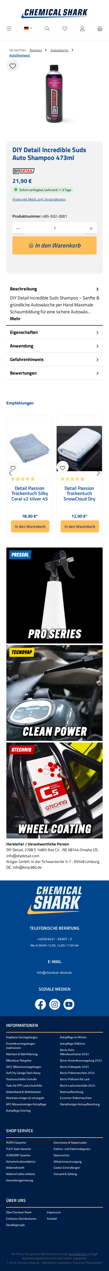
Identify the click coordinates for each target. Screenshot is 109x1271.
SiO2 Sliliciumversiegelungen (23, 1067)
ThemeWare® (93, 1262)
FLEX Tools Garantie (18, 1149)
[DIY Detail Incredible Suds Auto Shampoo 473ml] (54, 94)
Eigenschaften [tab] (24, 332)
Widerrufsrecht (15, 1167)
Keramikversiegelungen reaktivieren (20, 1045)
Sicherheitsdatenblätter (20, 1161)
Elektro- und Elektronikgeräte (72, 1149)
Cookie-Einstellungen (67, 1167)
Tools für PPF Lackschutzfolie (24, 1085)
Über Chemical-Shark (18, 1212)
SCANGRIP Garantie (18, 1155)
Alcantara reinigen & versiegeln (25, 1098)
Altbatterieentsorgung (67, 1161)
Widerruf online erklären (20, 1174)
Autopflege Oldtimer (72, 1043)
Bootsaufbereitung (71, 1092)
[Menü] (9, 28)
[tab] (54, 304)
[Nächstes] (98, 473)
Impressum (54, 1212)
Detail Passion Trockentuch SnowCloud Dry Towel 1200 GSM (79, 494)
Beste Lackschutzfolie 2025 (77, 1085)
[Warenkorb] (99, 28)
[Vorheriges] (10, 473)
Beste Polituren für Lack (75, 1079)
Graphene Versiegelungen (22, 1037)
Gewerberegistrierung (19, 1180)
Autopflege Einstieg (18, 1110)
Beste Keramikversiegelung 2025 (81, 1060)
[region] (54, 94)
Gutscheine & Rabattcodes (70, 1142)
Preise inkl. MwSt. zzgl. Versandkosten (39, 199)
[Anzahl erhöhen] (91, 228)
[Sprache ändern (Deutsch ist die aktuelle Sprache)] (28, 29)
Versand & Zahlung (65, 1174)
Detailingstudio (15, 1225)
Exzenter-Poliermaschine (75, 1098)
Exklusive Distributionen (21, 1218)
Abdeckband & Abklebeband (23, 1092)
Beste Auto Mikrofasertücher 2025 (74, 1052)
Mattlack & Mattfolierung (22, 1054)
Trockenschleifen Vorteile (21, 1079)
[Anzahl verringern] (18, 228)
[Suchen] (47, 28)
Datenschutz (62, 1155)
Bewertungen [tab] (23, 372)
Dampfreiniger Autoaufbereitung (80, 1104)
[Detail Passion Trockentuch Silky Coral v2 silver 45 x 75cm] (29, 448)
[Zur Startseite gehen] (54, 13)
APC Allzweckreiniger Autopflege (26, 1104)
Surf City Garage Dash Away (23, 1073)
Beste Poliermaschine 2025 (77, 1073)
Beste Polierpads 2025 (74, 1067)
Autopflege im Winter (73, 1037)
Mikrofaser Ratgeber (18, 1060)
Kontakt (52, 1218)
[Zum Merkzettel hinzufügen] (12, 65)
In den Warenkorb (30, 526)
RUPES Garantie (16, 1142)
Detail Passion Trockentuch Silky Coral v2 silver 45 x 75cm (30, 494)
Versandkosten (78, 1254)
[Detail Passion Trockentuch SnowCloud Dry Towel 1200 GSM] (79, 448)
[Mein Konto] (82, 28)
